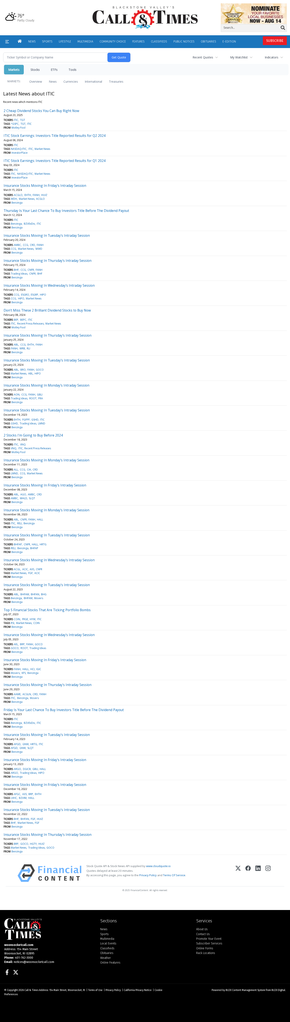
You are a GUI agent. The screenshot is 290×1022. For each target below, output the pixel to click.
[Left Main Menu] (7, 41)
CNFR (31, 270)
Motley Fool (18, 127)
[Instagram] (268, 873)
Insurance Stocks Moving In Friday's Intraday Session (45, 185)
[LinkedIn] (258, 873)
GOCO (40, 369)
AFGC (17, 794)
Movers (38, 598)
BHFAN (35, 594)
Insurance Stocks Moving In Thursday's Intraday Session (48, 260)
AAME (17, 694)
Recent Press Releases (30, 323)
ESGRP (34, 294)
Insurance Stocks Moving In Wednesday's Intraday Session (49, 285)
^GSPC (15, 124)
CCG (25, 245)
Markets (14, 70)
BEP (16, 320)
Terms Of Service (174, 875)
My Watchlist (239, 57)
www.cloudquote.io (158, 866)
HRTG (43, 544)
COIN (17, 619)
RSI (12, 623)
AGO (23, 494)
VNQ (23, 444)
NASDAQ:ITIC (19, 149)
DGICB (27, 769)
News (53, 81)
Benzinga (17, 202)
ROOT (33, 398)
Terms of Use (95, 990)
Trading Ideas (19, 273)
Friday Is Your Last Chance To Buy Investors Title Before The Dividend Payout (64, 709)
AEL (16, 644)
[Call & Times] (49, 929)
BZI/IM (23, 798)
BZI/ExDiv (29, 223)
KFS (24, 673)
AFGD (17, 744)
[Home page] (145, 17)
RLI (28, 348)
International (93, 81)
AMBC (17, 245)
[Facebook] (248, 873)
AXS (32, 569)
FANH (36, 195)
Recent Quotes (203, 57)
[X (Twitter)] (238, 873)
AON (17, 394)
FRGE (25, 619)
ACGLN (27, 694)
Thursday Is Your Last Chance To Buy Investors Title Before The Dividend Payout (66, 210)
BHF (16, 270)
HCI (32, 669)
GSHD (34, 419)
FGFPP (26, 419)
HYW (32, 619)
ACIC (25, 569)
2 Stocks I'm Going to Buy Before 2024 (33, 435)
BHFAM (24, 594)
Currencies (70, 81)
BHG (43, 594)
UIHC (14, 798)
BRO (23, 369)
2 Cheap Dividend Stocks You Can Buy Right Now (41, 110)
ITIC (16, 120)
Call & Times (31, 990)
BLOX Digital (278, 990)
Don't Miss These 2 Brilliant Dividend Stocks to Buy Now (47, 310)
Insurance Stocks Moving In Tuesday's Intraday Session (47, 235)
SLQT (32, 498)
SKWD (38, 249)
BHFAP (18, 544)
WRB (22, 348)
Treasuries (116, 81)
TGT (22, 120)
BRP (22, 644)
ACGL (17, 569)
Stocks (35, 70)
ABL (16, 344)
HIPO (43, 294)
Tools (72, 70)
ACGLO (18, 195)
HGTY (33, 844)
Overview (35, 81)
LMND (41, 423)
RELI (19, 523)
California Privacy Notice (138, 990)
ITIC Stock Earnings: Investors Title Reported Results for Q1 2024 (55, 160)
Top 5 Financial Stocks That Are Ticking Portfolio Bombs (47, 610)
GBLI (39, 394)
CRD (32, 245)
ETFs (54, 70)
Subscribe (274, 41)
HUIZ (44, 195)
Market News (42, 149)
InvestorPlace (19, 153)
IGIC (38, 669)
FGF (30, 573)
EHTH (27, 195)
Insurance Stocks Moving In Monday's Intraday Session (46, 385)
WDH (14, 199)
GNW (26, 744)
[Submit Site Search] (283, 27)
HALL (40, 519)
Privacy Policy (148, 875)
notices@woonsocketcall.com (34, 962)
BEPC (23, 320)
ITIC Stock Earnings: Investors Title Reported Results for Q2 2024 (55, 135)
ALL (16, 469)
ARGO (17, 769)
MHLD (23, 498)
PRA (40, 398)
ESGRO (25, 294)
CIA (29, 469)
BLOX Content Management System (245, 990)
